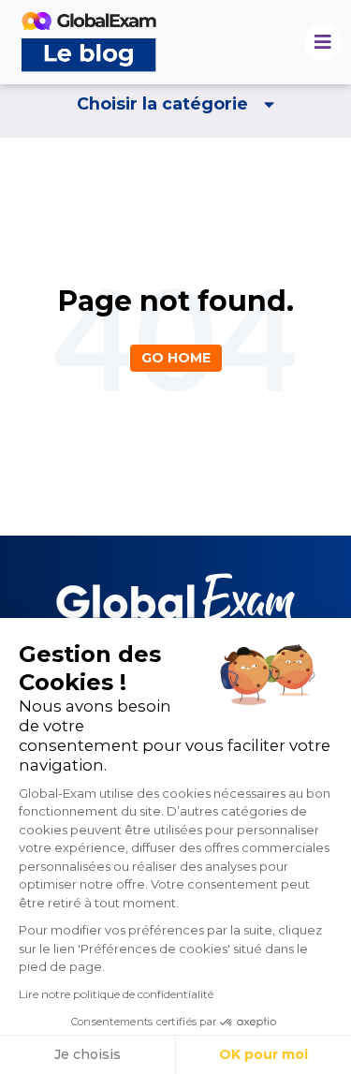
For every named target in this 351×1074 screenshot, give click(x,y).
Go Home (176, 357)
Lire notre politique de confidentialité (116, 994)
